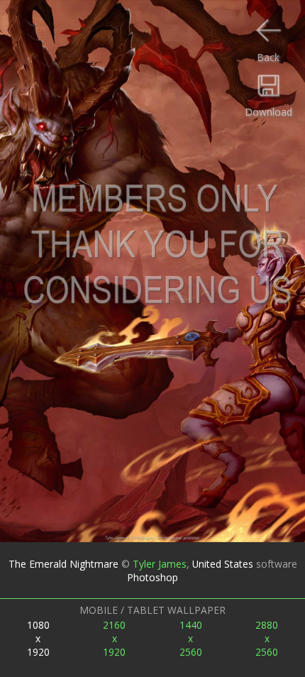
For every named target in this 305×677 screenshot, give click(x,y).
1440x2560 (190, 638)
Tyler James (160, 564)
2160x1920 (114, 638)
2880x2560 (266, 638)
